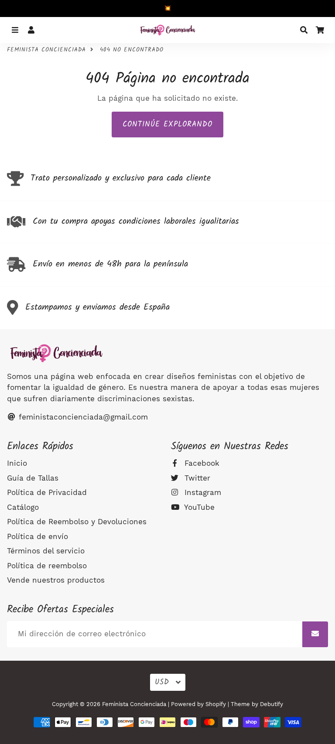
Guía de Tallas (32, 478)
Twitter (196, 478)
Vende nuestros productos (56, 580)
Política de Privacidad (47, 492)
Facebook (200, 463)
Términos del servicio (46, 550)
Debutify (271, 704)
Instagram (201, 492)
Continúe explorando (167, 124)
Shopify (215, 704)
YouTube (198, 507)
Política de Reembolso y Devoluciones (77, 521)
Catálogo (23, 507)
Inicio (17, 463)
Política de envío (37, 536)
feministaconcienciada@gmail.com (82, 417)
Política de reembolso (47, 565)
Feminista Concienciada (46, 50)
